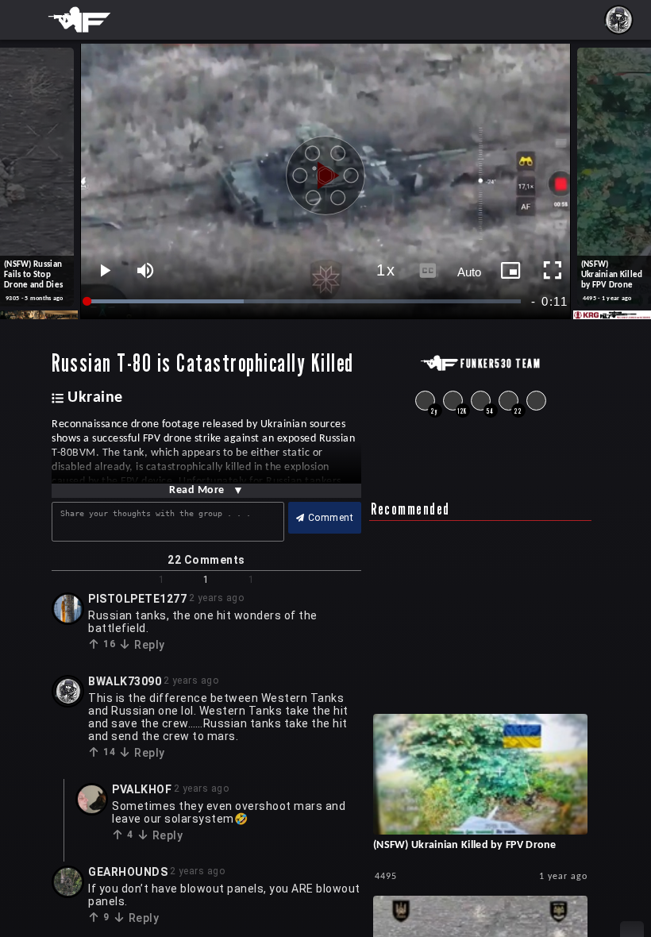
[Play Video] (325, 170)
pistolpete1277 (137, 598)
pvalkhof (141, 789)
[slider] (304, 301)
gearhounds (128, 872)
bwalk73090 (124, 681)
